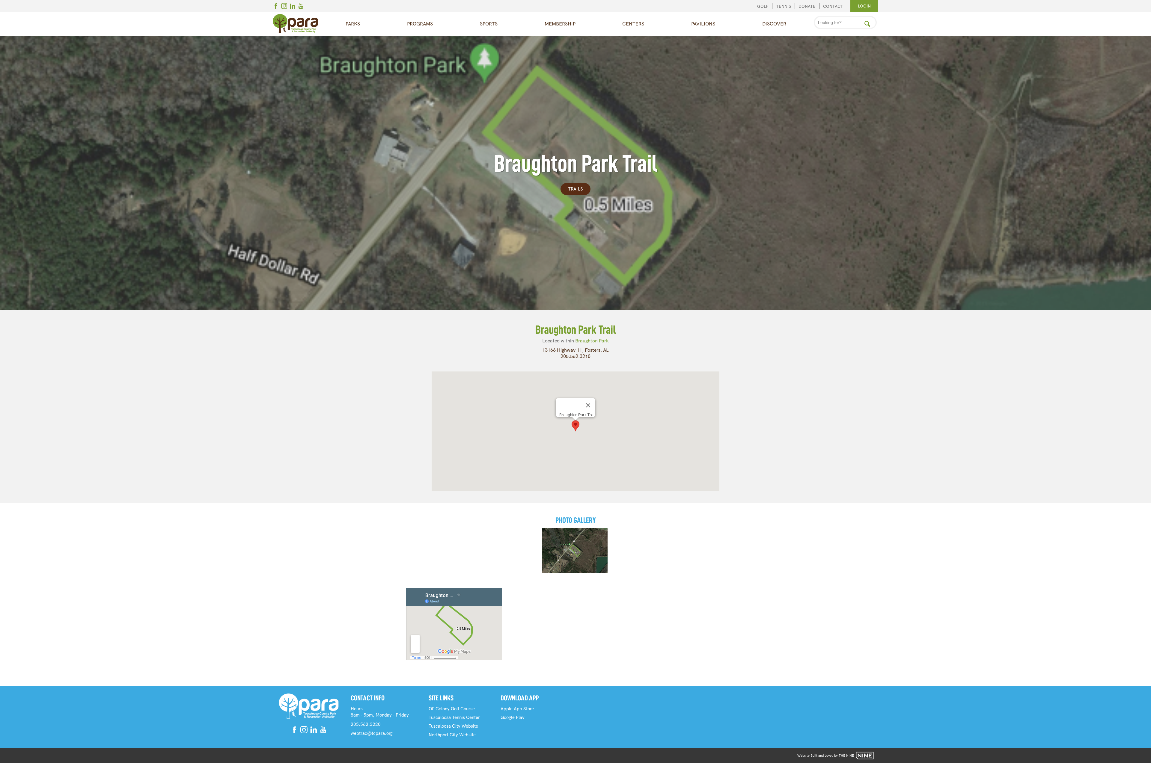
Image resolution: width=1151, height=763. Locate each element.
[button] (575, 425)
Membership (560, 24)
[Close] (588, 405)
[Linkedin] (293, 7)
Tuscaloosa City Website (453, 726)
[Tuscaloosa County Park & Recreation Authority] (295, 24)
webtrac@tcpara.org (372, 733)
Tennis (783, 6)
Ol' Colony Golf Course (452, 709)
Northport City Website (452, 735)
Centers (633, 24)
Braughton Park (592, 341)
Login (864, 6)
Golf (763, 6)
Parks (353, 24)
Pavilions (703, 24)
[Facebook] (276, 7)
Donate (807, 6)
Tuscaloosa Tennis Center (454, 717)
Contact (833, 6)
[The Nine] (865, 755)
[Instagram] (284, 7)
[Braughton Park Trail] (575, 550)
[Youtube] (301, 7)
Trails (575, 189)
